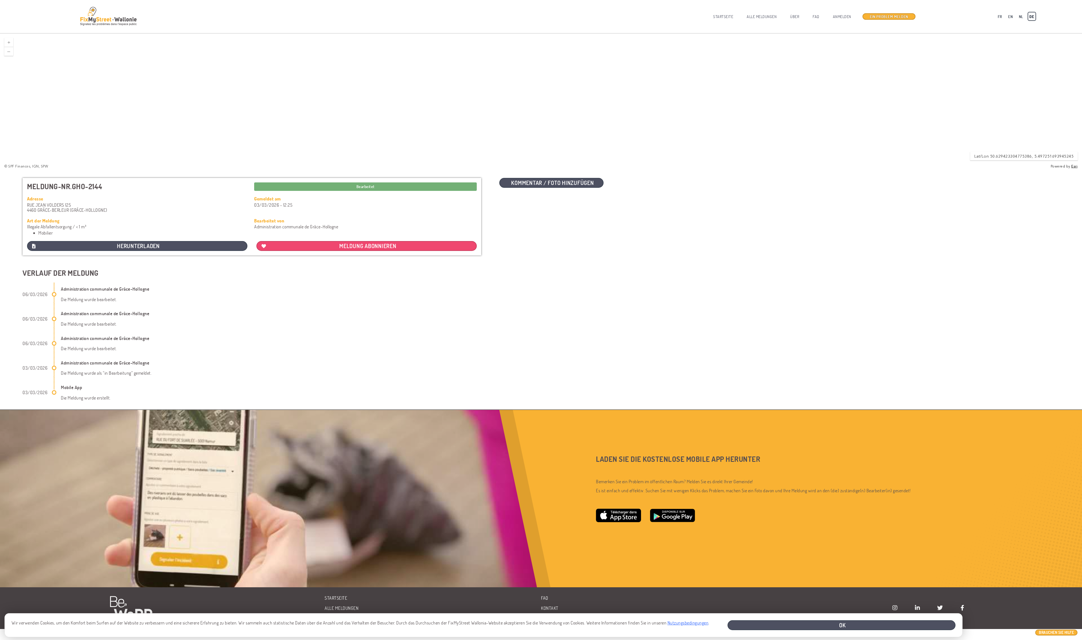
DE (1031, 16)
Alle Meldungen (762, 16)
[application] (541, 101)
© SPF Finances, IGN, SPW (26, 166)
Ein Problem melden (889, 16)
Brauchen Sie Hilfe (1056, 632)
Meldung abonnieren (367, 246)
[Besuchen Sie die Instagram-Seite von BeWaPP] (895, 608)
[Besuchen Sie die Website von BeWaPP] (133, 608)
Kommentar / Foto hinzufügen (552, 182)
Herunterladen (138, 246)
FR (1000, 16)
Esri (1074, 166)
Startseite (723, 16)
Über (794, 16)
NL (1021, 16)
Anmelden (842, 16)
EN (1010, 16)
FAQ (816, 16)
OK (842, 625)
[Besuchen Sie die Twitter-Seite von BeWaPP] (940, 608)
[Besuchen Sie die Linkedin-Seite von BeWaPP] (917, 608)
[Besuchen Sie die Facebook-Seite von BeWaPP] (962, 608)
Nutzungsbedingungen (688, 623)
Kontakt (549, 608)
